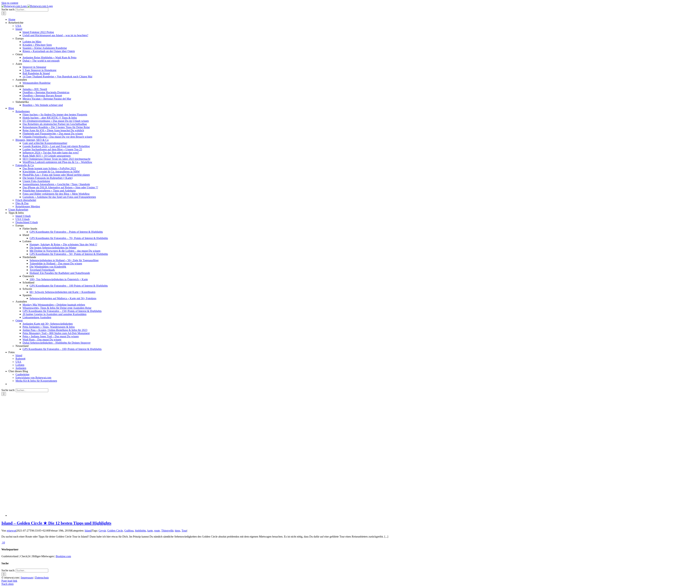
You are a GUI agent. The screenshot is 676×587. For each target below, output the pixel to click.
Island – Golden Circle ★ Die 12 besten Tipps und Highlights (56, 523)
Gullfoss (129, 530)
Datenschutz (42, 577)
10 (3, 542)
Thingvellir (167, 530)
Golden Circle (115, 530)
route (157, 530)
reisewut (11, 530)
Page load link (9, 580)
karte (150, 530)
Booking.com (63, 556)
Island (88, 530)
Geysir (102, 530)
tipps (177, 530)
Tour (184, 530)
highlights (140, 530)
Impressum (27, 577)
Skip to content (9, 2)
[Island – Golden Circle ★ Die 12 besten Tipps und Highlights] (96, 515)
